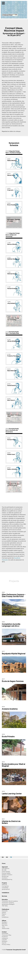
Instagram (5, 938)
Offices (4, 920)
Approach (5, 867)
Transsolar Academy (8, 902)
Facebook (5, 936)
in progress (5, 886)
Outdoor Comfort (7, 874)
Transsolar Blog (6, 935)
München (4, 923)
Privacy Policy (6, 944)
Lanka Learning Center (12, 793)
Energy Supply (6, 873)
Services (4, 896)
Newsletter (5, 933)
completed (5, 887)
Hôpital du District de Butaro (11, 822)
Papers (4, 914)
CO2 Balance (5, 868)
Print (3, 915)
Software (4, 941)
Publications (5, 909)
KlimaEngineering (7, 879)
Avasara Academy (10, 709)
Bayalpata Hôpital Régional (13, 653)
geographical (6, 889)
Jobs (3, 927)
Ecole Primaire (8, 736)
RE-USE (4, 870)
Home (3, 863)
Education (5, 899)
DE (7, 857)
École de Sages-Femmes (13, 681)
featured (4, 884)
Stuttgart (4, 922)
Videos (4, 912)
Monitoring (5, 876)
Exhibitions (5, 917)
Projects (4, 883)
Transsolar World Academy (10, 901)
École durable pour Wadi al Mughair (13, 765)
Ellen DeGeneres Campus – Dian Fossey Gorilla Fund (13, 595)
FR (11, 857)
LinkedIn (4, 939)
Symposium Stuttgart (8, 904)
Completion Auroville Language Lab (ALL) (11, 625)
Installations (5, 892)
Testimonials (5, 928)
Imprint (4, 943)
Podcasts (4, 911)
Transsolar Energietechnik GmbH (16, 949)
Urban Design (6, 871)
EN (3, 857)
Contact (4, 932)
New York (4, 925)
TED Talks (5, 906)
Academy (4, 878)
